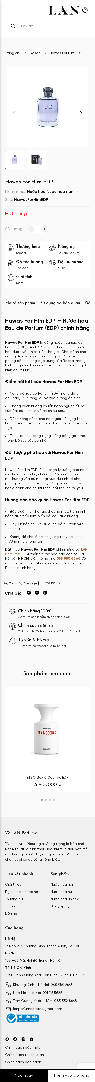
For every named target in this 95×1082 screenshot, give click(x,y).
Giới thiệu (13, 885)
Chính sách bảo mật (22, 1048)
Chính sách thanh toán (24, 1055)
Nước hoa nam (61, 192)
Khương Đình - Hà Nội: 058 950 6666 (42, 985)
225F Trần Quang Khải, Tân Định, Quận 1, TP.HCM (45, 975)
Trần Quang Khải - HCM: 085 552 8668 (45, 1001)
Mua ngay (24, 1075)
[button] (81, 113)
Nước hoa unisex (65, 899)
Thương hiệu (15, 899)
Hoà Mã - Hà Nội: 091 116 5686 (37, 993)
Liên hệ (11, 914)
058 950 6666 (68, 559)
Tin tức (10, 906)
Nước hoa (36, 192)
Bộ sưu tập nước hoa (23, 892)
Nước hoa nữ (61, 892)
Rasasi (35, 53)
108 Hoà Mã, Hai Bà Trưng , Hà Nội (33, 961)
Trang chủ (13, 53)
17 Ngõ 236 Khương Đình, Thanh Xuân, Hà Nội (42, 946)
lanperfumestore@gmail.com (37, 1009)
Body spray (60, 906)
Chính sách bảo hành (23, 1062)
